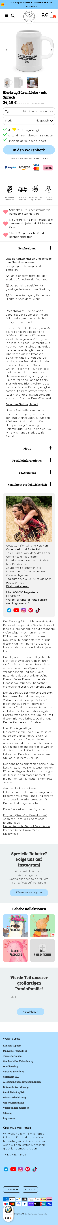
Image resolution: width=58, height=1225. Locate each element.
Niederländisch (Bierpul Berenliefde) (26, 826)
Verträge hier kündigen (16, 1107)
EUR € (28, 1189)
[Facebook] (9, 610)
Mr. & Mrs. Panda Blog (15, 1050)
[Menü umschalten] (6, 15)
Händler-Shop (10, 1066)
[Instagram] (23, 610)
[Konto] (45, 16)
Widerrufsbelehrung (14, 1097)
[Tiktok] (38, 610)
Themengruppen (12, 1055)
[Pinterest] (31, 610)
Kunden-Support (12, 1045)
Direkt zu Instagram (29, 892)
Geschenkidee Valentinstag (18, 1061)
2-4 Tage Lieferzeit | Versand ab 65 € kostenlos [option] (31, 5)
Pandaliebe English (14, 1092)
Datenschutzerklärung (16, 1087)
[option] (29, 50)
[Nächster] (51, 50)
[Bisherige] (7, 50)
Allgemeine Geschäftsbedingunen (22, 1081)
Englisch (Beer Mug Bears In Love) (25, 815)
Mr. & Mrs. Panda (29, 1214)
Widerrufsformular (13, 1102)
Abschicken (30, 1011)
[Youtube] (16, 610)
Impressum (9, 1118)
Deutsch (10, 1189)
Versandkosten (38, 103)
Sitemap (7, 1112)
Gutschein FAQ (11, 1076)
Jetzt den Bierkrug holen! (22, 404)
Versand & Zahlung (13, 1071)
